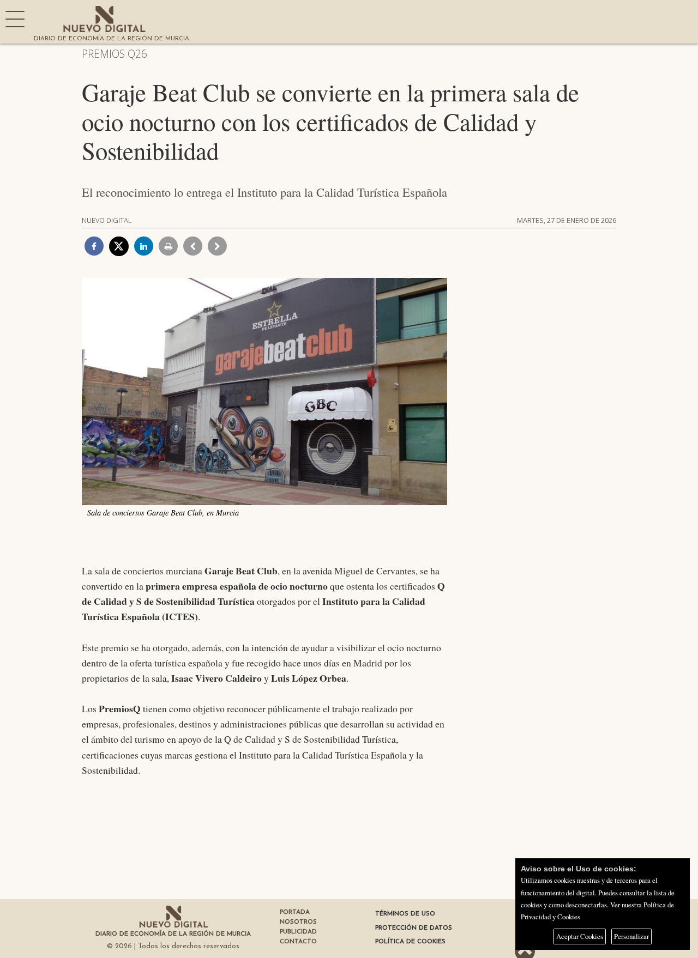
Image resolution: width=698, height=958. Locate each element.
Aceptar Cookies (579, 936)
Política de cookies (410, 941)
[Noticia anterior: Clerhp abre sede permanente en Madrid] (192, 246)
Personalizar (631, 936)
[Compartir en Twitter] (119, 246)
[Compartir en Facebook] (94, 246)
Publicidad (298, 932)
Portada (295, 912)
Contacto (298, 941)
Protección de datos (413, 928)
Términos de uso (405, 914)
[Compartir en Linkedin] (143, 246)
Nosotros (298, 922)
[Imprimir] (168, 246)
